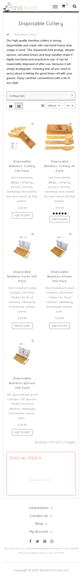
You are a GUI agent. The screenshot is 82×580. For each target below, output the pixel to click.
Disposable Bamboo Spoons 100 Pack (22, 383)
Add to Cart (22, 215)
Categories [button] (17, 96)
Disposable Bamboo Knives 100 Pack (59, 276)
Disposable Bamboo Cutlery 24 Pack (59, 166)
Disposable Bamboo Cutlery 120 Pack (22, 166)
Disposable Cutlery (25, 34)
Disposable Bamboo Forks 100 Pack (22, 276)
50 (68, 105)
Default (52, 105)
